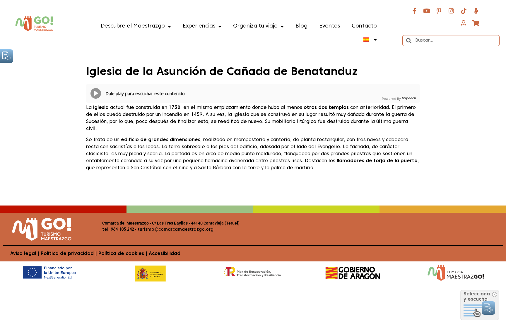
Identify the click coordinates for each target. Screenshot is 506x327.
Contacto (364, 26)
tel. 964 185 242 (118, 230)
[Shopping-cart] (476, 23)
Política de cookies (121, 254)
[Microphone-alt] (476, 11)
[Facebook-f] (414, 11)
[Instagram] (451, 11)
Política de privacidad (67, 254)
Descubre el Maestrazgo (133, 26)
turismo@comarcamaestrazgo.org (174, 230)
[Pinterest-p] (439, 11)
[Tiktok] (463, 11)
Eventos (329, 26)
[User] (463, 23)
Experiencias (199, 26)
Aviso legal (23, 254)
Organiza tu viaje (255, 26)
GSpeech (409, 98)
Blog (301, 26)
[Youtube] (426, 11)
